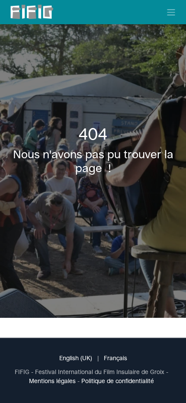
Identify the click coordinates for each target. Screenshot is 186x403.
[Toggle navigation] (171, 11)
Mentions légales (52, 380)
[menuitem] (75, 358)
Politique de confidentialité (117, 380)
